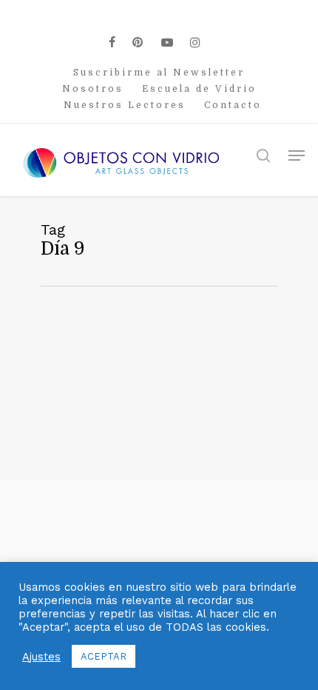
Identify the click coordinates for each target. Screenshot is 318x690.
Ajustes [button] (41, 656)
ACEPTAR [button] (103, 656)
